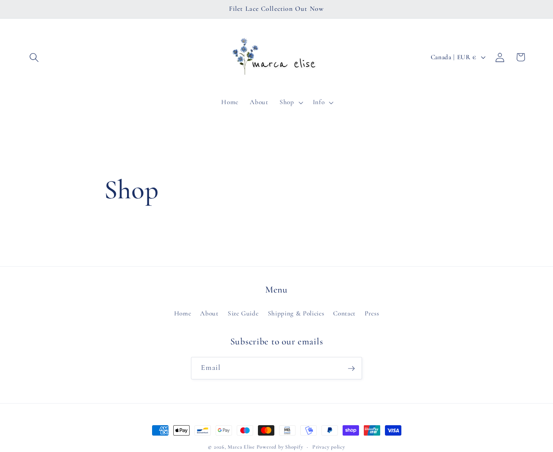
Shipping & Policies (296, 313)
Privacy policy (328, 447)
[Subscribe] (351, 368)
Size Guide (243, 313)
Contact (344, 313)
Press (372, 313)
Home (182, 313)
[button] (34, 57)
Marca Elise (242, 447)
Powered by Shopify (280, 447)
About (209, 313)
